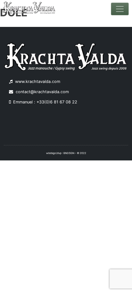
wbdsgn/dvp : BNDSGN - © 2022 (66, 153)
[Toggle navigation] (120, 9)
